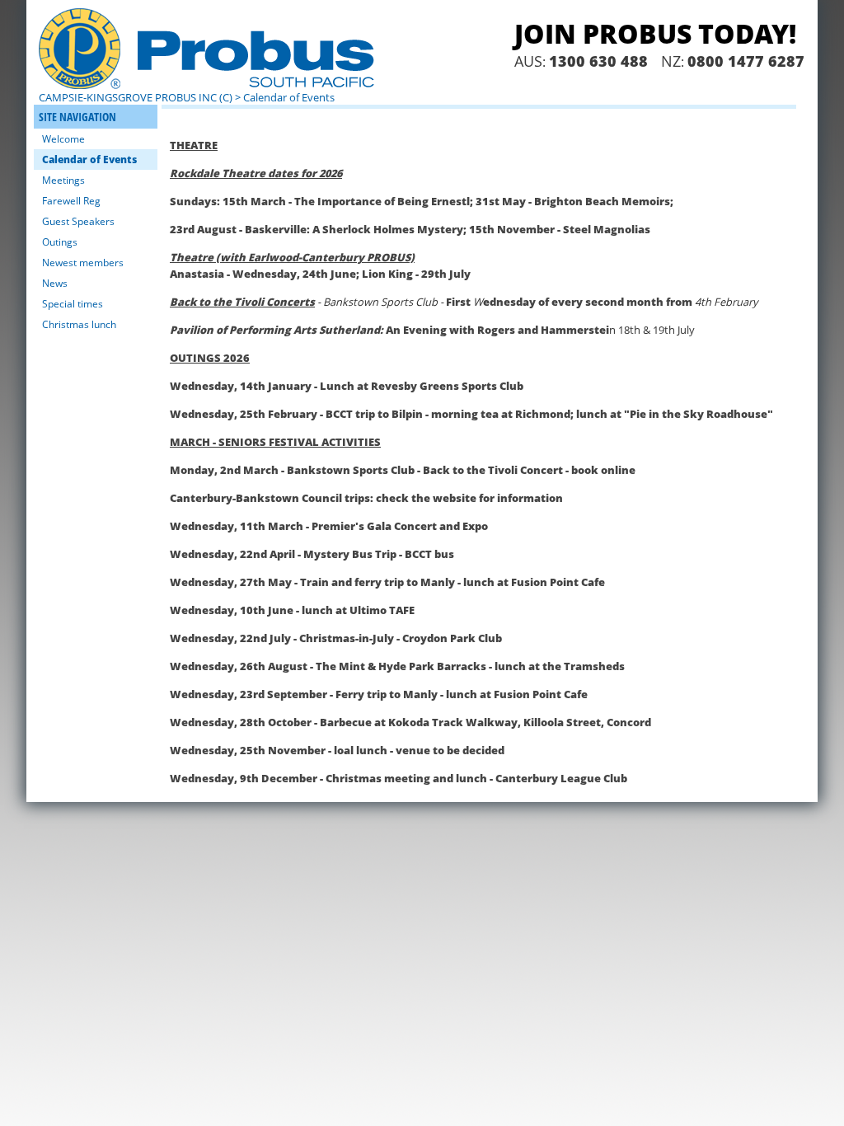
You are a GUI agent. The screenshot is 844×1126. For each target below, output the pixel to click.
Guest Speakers (78, 221)
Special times (72, 304)
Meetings (63, 180)
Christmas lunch (79, 324)
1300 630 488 (598, 61)
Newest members (83, 262)
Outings (59, 242)
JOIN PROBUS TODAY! (655, 33)
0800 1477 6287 (745, 61)
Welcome (63, 139)
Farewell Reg (71, 201)
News (55, 283)
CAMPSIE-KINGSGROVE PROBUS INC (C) (135, 97)
